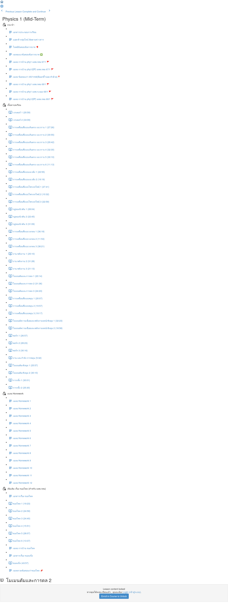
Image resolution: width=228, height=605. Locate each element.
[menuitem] (2, 7)
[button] (2, 2)
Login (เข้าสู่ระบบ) (132, 592)
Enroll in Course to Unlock (114, 596)
